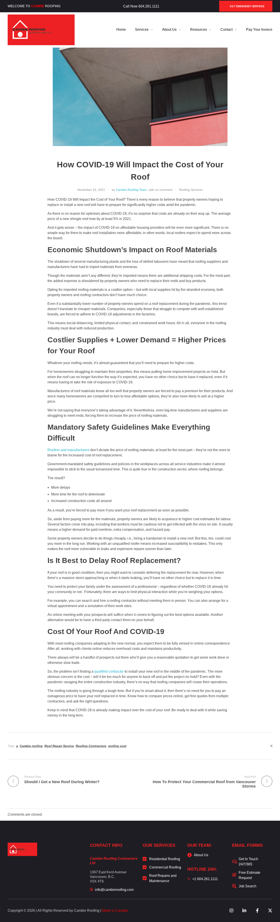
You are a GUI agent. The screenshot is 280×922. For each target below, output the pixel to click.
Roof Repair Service (59, 746)
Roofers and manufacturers (68, 450)
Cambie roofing (31, 746)
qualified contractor (109, 671)
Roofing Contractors (91, 746)
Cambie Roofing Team (131, 189)
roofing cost (117, 746)
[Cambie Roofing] (41, 29)
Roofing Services (191, 189)
